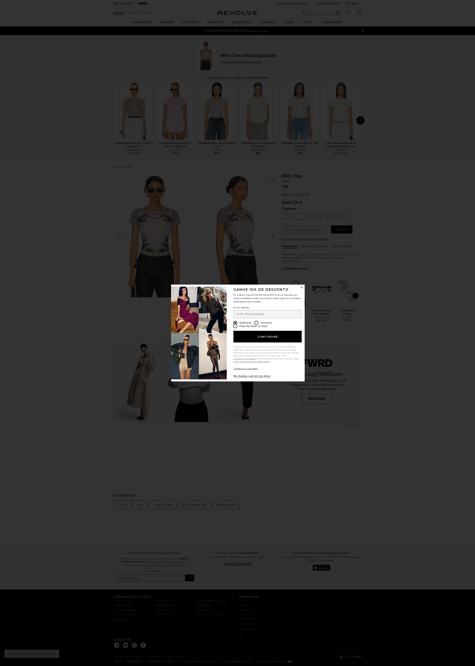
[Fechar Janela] (302, 288)
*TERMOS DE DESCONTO (245, 369)
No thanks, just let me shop (252, 376)
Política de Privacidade (244, 358)
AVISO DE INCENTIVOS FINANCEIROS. (251, 361)
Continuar (268, 336)
